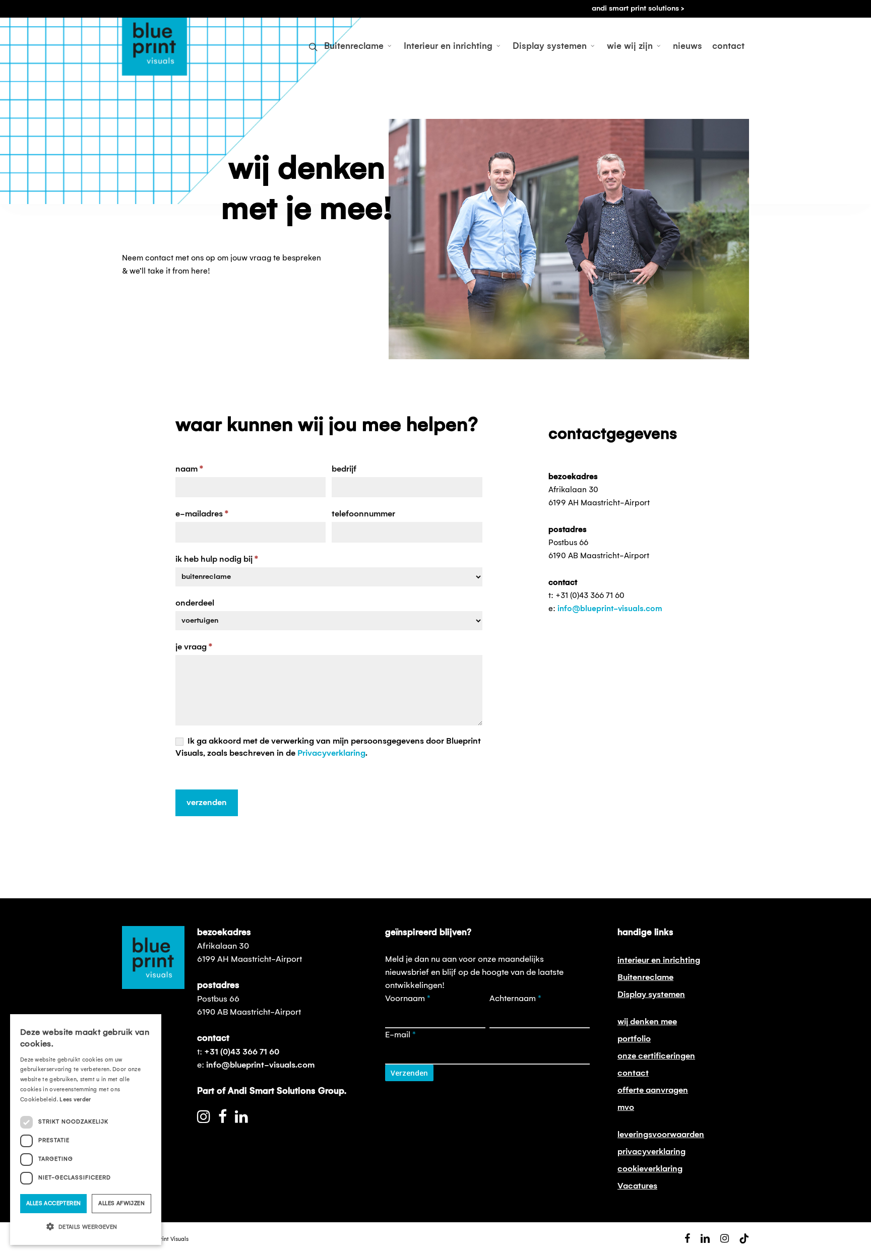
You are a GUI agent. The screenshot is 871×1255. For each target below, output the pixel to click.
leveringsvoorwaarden (660, 1134)
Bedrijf (344, 469)
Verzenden (206, 802)
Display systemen (651, 994)
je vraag (193, 646)
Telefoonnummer (363, 513)
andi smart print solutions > (638, 9)
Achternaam (515, 998)
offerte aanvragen (652, 1090)
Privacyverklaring (331, 753)
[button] (85, 1227)
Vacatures (637, 1186)
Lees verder (75, 1100)
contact (633, 1073)
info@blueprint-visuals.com (609, 609)
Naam (189, 469)
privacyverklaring (651, 1151)
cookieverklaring (649, 1168)
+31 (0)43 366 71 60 (241, 1051)
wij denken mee (647, 1021)
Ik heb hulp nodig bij (216, 559)
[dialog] (85, 1129)
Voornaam (407, 998)
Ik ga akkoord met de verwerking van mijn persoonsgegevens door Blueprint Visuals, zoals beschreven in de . (328, 747)
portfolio (634, 1038)
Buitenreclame (645, 977)
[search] (313, 47)
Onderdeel (194, 603)
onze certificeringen (656, 1056)
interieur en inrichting (658, 960)
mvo (625, 1107)
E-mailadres (201, 513)
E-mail (400, 1034)
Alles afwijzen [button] (121, 1204)
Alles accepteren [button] (53, 1204)
